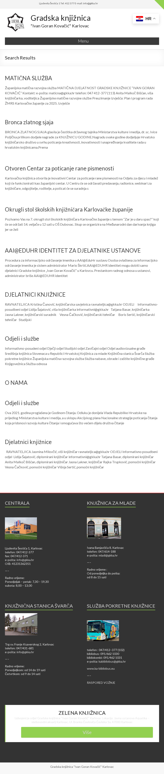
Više (87, 732)
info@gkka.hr (25, 560)
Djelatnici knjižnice (28, 441)
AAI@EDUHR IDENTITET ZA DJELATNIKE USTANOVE (73, 250)
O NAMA (16, 382)
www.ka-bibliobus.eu (101, 668)
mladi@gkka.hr (108, 555)
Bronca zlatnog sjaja (29, 122)
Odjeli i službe (22, 338)
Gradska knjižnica (61, 17)
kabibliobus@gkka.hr (112, 661)
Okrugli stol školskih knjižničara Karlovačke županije (69, 209)
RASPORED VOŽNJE (101, 682)
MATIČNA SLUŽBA (28, 78)
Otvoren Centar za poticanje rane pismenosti (59, 168)
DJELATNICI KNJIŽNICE (35, 294)
